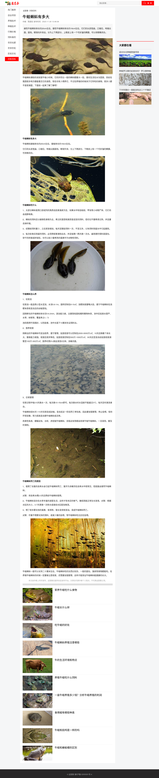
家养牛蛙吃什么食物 (66, 590)
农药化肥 (12, 42)
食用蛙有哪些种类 (65, 712)
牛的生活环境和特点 (66, 660)
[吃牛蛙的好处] (37, 630)
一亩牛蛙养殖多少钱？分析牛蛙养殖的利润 (78, 695)
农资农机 (12, 48)
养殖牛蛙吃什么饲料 (66, 677)
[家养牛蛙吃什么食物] (37, 595)
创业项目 (12, 15)
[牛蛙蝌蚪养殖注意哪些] (37, 648)
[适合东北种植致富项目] (135, 60)
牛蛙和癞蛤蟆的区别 (66, 747)
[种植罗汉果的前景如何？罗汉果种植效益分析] (135, 79)
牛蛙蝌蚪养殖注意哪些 (67, 642)
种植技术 (12, 26)
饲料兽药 (12, 37)
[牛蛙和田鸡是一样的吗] (37, 735)
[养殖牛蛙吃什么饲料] (37, 683)
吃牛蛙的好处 (62, 625)
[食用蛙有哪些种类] (37, 718)
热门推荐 (12, 9)
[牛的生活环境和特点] (37, 665)
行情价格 (12, 31)
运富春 (25, 10)
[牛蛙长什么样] (37, 613)
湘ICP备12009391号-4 (83, 774)
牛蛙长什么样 (62, 607)
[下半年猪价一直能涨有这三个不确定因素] (135, 98)
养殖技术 (12, 20)
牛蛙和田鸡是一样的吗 (67, 730)
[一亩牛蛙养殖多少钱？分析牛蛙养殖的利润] (37, 700)
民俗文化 (12, 53)
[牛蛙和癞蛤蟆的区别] (37, 753)
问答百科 (12, 59)
